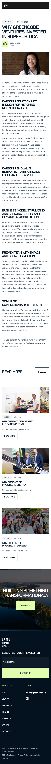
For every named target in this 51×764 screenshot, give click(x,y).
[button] (45, 5)
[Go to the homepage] (6, 642)
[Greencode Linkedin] (27, 698)
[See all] (42, 371)
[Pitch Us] (25, 605)
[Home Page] (6, 5)
